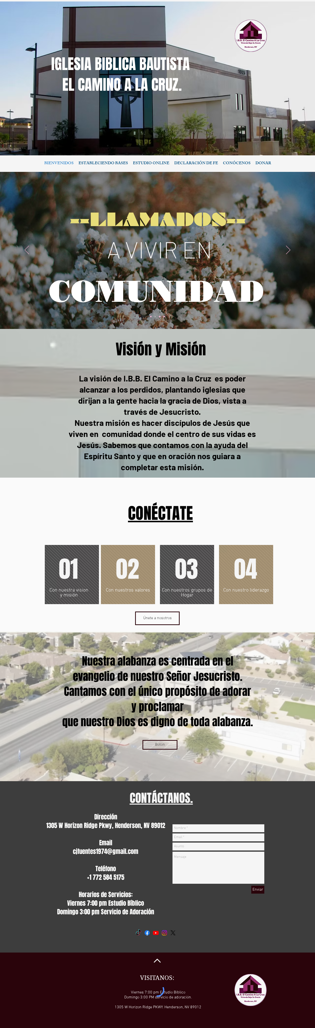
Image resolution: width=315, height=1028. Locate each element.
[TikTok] (138, 932)
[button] (196, 164)
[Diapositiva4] (159, 316)
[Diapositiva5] (164, 316)
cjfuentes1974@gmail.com (105, 851)
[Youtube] (155, 932)
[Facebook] (147, 932)
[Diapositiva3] (151, 316)
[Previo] (27, 250)
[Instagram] (164, 932)
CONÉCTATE (160, 513)
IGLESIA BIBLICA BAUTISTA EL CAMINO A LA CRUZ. (122, 74)
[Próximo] (288, 250)
